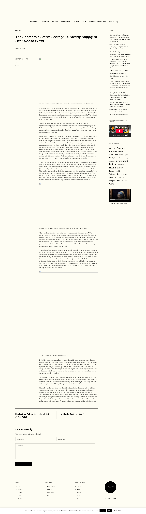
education (112, 161)
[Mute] (126, 135)
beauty (124, 148)
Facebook (18, 63)
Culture (18, 30)
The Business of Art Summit (119, 203)
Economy (125, 158)
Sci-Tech (20, 496)
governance (121, 164)
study (69, 128)
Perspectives (51, 486)
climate (120, 151)
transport (112, 180)
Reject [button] (109, 511)
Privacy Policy (111, 498)
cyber (126, 155)
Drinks (118, 157)
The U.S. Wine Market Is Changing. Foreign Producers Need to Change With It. (119, 46)
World (111, 183)
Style (111, 177)
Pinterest (18, 69)
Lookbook (50, 492)
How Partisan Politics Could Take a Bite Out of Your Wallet (33, 415)
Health (112, 167)
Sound (119, 174)
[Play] (111, 135)
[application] (120, 131)
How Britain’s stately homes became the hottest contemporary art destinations (119, 112)
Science (112, 174)
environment (122, 160)
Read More (117, 511)
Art (110, 147)
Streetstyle (50, 496)
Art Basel (117, 148)
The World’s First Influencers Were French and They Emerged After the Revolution (120, 104)
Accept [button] (102, 511)
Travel (118, 180)
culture (121, 155)
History (120, 167)
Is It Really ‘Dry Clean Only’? (72, 414)
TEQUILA (122, 177)
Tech (116, 177)
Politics (119, 170)
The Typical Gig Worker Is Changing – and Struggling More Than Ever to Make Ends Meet (120, 54)
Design (112, 157)
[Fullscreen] (128, 135)
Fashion (112, 164)
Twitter (17, 66)
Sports (125, 174)
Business (113, 151)
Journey (112, 171)
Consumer (113, 154)
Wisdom (124, 181)
